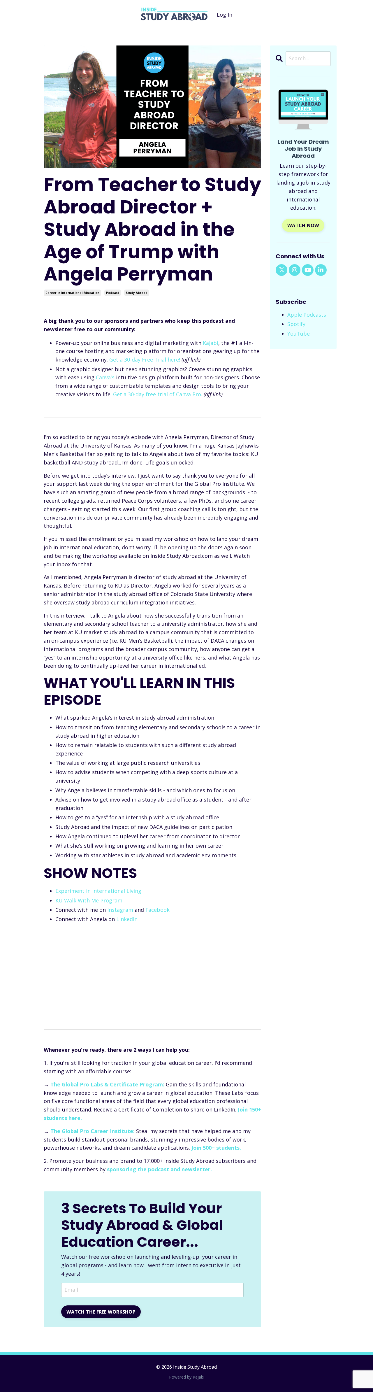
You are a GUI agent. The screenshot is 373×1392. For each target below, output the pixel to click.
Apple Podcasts (306, 314)
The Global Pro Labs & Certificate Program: (107, 1084)
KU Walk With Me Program (88, 900)
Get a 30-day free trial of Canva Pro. (157, 394)
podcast (112, 293)
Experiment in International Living (98, 890)
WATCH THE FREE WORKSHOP (101, 1312)
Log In (224, 14)
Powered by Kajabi (186, 1377)
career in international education (72, 293)
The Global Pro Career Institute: (92, 1131)
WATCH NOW (303, 225)
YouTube (298, 333)
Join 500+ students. (216, 1147)
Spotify (296, 323)
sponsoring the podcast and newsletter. (159, 1169)
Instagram (120, 909)
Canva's (105, 377)
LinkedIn (127, 919)
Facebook (157, 909)
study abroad (136, 293)
